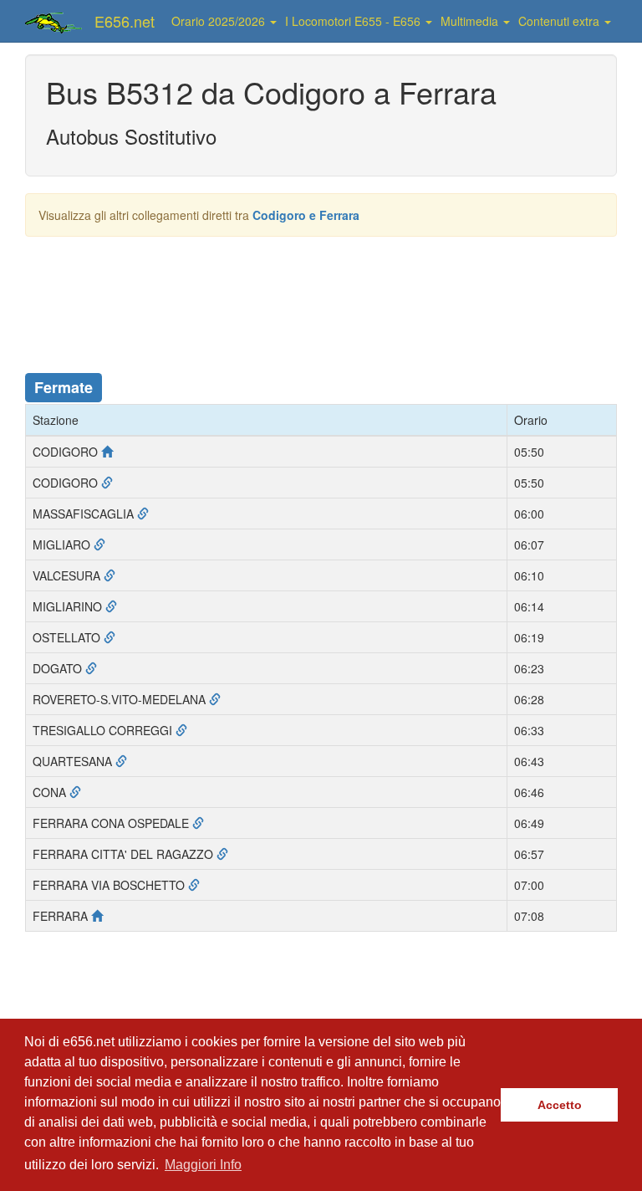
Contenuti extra (560, 21)
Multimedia (471, 21)
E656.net (124, 21)
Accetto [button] (560, 1105)
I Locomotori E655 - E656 (354, 21)
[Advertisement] (329, 295)
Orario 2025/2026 (219, 21)
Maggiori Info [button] (203, 1165)
